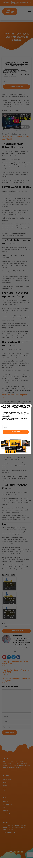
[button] (30, 406)
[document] (16, 429)
